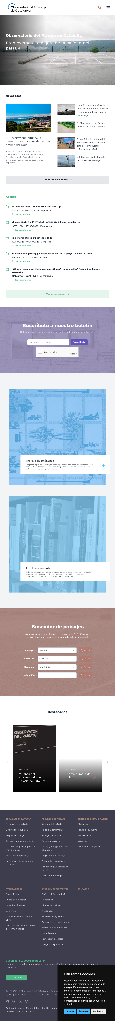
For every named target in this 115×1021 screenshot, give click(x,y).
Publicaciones (14, 889)
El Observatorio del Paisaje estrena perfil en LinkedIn (91, 125)
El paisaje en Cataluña (18, 819)
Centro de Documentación (93, 819)
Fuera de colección (16, 899)
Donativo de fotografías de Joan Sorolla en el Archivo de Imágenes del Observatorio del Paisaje (92, 110)
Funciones (47, 899)
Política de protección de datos (22, 1008)
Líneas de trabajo (51, 905)
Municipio (29, 667)
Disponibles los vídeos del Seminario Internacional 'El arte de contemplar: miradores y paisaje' (91, 144)
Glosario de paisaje (52, 875)
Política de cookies (52, 1008)
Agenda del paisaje (52, 824)
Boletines (11, 911)
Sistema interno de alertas (21, 1011)
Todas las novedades (55, 179)
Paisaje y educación (52, 835)
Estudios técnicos (15, 905)
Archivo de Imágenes (89, 846)
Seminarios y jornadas (54, 916)
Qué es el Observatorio (54, 894)
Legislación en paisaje (53, 855)
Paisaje (29, 650)
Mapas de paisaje (15, 835)
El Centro (83, 824)
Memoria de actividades (54, 927)
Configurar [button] (98, 1011)
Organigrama (49, 933)
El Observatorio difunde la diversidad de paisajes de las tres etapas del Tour (28, 141)
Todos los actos (55, 294)
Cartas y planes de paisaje (20, 841)
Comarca (29, 658)
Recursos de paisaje (53, 819)
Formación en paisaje (53, 861)
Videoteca (83, 841)
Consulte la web (23, 214)
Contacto (83, 889)
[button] (8, 762)
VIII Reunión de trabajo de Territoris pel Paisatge (91, 159)
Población (29, 675)
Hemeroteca (84, 835)
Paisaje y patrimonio (53, 829)
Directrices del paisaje (18, 829)
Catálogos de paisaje (17, 824)
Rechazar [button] (83, 1011)
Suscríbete (79, 342)
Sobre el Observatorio (55, 889)
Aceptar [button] (70, 1011)
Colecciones (12, 894)
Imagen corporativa (52, 944)
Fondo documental (88, 829)
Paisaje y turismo (51, 841)
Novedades (48, 911)
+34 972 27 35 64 (51, 994)
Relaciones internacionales (56, 922)
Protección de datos (52, 939)
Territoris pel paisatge (17, 855)
